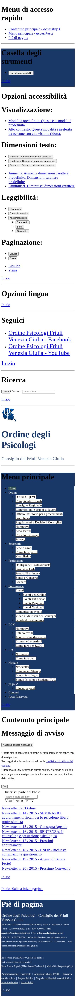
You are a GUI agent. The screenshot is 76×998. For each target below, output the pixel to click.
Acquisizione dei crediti (31, 637)
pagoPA (13, 684)
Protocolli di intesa (28, 573)
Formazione (16, 586)
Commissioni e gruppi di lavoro (36, 509)
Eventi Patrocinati (34, 599)
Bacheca (21, 582)
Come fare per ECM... (30, 645)
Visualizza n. (15, 801)
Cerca (6, 391)
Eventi (20, 590)
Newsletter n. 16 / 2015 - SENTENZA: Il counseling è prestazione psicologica (32, 833)
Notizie (13, 662)
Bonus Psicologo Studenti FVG (36, 679)
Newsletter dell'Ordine (19, 808)
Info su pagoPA (25, 688)
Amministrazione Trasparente (16, 974)
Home (12, 488)
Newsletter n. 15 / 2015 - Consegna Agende (34, 826)
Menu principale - (30, 33)
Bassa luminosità (19, 213)
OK (4, 786)
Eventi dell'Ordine (34, 594)
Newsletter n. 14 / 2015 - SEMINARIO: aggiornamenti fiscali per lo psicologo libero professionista (35, 817)
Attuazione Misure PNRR (47, 974)
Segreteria (14, 543)
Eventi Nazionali (33, 607)
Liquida (13, 254)
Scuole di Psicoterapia (30, 620)
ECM (11, 624)
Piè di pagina (18, 37)
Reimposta (15, 209)
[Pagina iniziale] (9, 421)
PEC (11, 650)
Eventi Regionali (33, 603)
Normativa (22, 526)
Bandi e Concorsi (27, 577)
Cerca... (15, 391)
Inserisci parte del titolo (23, 792)
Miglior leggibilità (18, 218)
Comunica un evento (29, 611)
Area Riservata (18, 696)
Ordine (12, 492)
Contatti (13, 692)
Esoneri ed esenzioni (29, 641)
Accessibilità (27, 982)
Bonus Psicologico (27, 675)
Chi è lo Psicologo (27, 535)
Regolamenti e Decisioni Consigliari (39, 522)
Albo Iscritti (23, 531)
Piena (13, 258)
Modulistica (23, 556)
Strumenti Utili (25, 569)
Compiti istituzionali (29, 501)
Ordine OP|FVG (26, 497)
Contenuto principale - (34, 29)
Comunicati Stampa (28, 671)
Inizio (5, 81)
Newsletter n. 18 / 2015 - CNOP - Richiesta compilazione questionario (34, 852)
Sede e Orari (24, 548)
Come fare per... (26, 658)
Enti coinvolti (24, 633)
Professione (15, 560)
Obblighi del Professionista (33, 565)
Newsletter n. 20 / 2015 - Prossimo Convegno (36, 868)
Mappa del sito (25, 978)
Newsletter (22, 667)
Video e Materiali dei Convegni (36, 616)
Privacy (20, 539)
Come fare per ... (26, 552)
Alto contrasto (40, 131)
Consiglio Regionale (29, 505)
